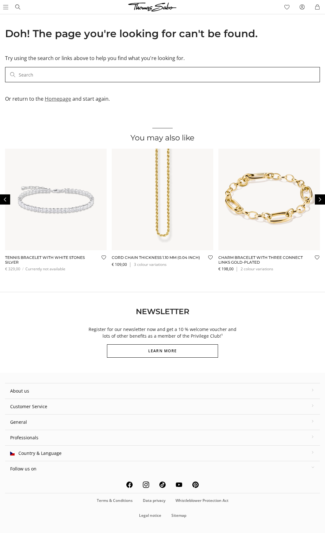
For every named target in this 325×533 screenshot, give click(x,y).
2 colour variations (257, 269)
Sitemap (178, 515)
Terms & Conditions (115, 500)
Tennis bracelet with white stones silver (45, 259)
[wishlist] (287, 7)
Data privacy (154, 500)
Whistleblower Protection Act (202, 500)
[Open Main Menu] (5, 7)
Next (320, 199)
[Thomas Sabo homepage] (17, 7)
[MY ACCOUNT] (302, 7)
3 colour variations (150, 264)
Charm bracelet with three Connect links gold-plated (260, 259)
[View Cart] (317, 7)
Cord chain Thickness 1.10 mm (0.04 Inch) (156, 257)
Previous (5, 199)
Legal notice (150, 515)
